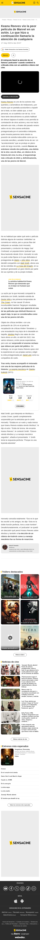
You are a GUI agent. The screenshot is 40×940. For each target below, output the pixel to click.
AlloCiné (4, 912)
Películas (9, 19)
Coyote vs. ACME (6, 780)
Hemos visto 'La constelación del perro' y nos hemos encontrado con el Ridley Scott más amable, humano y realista (30, 693)
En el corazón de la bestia (9, 772)
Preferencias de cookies (20, 926)
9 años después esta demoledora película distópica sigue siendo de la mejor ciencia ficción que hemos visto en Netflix (30, 728)
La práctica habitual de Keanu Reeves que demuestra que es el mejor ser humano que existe (20, 284)
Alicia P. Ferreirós (13, 545)
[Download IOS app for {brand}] (17, 901)
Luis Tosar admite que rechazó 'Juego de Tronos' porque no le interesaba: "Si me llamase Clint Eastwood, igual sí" (30, 704)
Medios (11, 395)
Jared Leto (27, 355)
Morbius (19, 379)
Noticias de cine (17, 19)
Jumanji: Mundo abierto (8, 794)
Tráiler (17, 756)
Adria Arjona (19, 388)
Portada (4, 19)
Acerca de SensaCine (8, 922)
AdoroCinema (8, 915)
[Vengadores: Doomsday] (7, 757)
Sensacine (29, 395)
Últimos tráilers (20, 655)
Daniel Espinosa (27, 384)
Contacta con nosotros (22, 922)
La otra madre (5, 791)
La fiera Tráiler (30, 648)
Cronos (3, 769)
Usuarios (20, 395)
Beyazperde (30, 912)
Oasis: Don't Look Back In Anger (11, 776)
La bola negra (5, 787)
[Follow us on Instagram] (22, 888)
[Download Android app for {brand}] (23, 901)
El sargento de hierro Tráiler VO (30, 622)
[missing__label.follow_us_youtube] (6, 888)
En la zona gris (6, 783)
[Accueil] (18, 2)
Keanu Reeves (7, 102)
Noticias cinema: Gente (28, 19)
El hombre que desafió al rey (10, 798)
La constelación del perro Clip (10, 597)
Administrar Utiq (23, 924)
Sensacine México (26, 915)
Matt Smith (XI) (30, 386)
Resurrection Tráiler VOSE (29, 597)
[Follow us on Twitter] (17, 888)
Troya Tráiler (10, 622)
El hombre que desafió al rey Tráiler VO (10, 648)
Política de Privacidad (11, 924)
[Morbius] (8, 386)
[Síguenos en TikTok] (28, 888)
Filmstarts (16, 912)
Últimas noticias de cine (20, 739)
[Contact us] (34, 888)
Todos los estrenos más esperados (20, 805)
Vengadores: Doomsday (22, 749)
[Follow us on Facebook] (11, 888)
